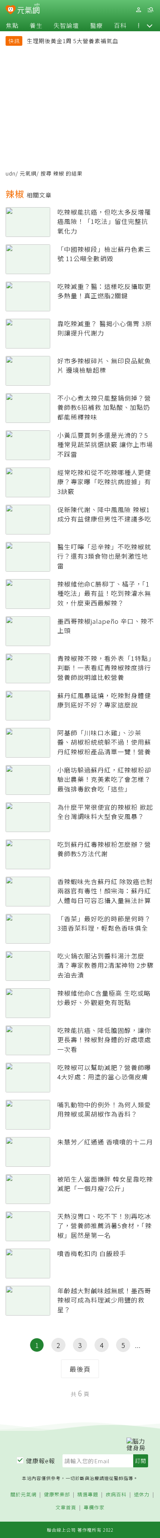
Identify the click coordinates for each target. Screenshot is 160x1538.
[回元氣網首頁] (28, 9)
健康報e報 (40, 1460)
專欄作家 (94, 1507)
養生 (36, 25)
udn (11, 173)
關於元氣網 (23, 1494)
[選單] (150, 10)
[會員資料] (138, 10)
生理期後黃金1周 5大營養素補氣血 (72, 41)
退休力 (142, 1494)
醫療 (96, 25)
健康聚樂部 (57, 1494)
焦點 (12, 25)
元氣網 (28, 173)
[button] (150, 25)
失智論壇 (66, 25)
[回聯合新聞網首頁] (11, 10)
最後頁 (80, 1369)
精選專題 (87, 1494)
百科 (120, 25)
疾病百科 (116, 1494)
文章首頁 (65, 1507)
